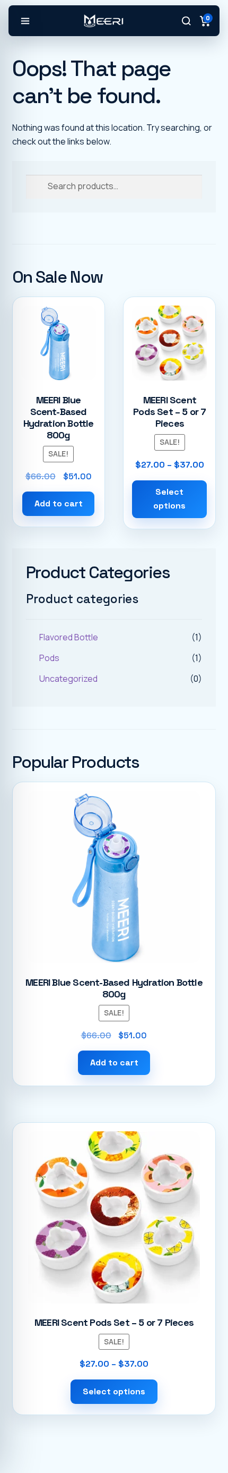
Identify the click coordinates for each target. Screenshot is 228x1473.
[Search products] (186, 21)
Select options (169, 498)
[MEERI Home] (103, 20)
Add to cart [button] (58, 503)
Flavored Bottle (68, 637)
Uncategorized (68, 678)
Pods (49, 658)
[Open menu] (24, 20)
